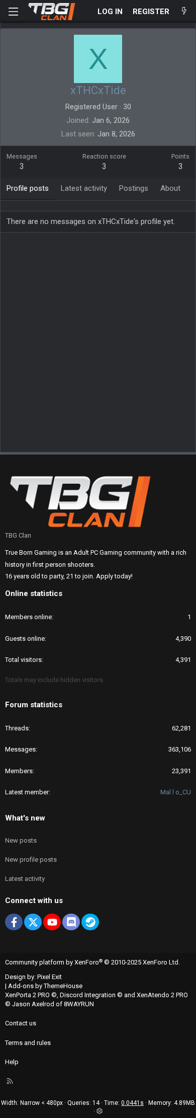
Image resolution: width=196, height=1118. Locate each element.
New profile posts (31, 859)
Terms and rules (28, 1043)
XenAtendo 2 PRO (162, 995)
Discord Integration (88, 995)
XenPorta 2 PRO (27, 995)
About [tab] (170, 188)
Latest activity (25, 878)
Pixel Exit (49, 977)
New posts (21, 840)
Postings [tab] (133, 188)
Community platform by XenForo (92, 962)
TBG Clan (18, 535)
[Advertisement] (98, 346)
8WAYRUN (79, 1004)
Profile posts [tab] (28, 188)
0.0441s (132, 1102)
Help (12, 1062)
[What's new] (184, 12)
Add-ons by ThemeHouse (45, 986)
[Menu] (13, 11)
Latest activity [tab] (84, 188)
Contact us (20, 1023)
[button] (99, 1111)
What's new (25, 818)
